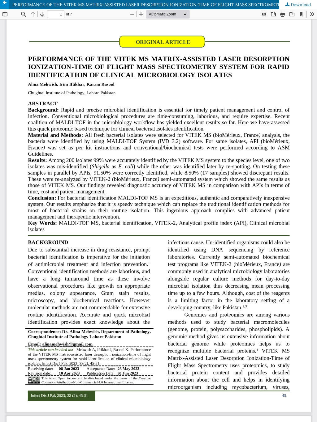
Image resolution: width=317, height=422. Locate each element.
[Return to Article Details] (4, 4)
